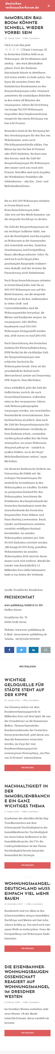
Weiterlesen (27, 768)
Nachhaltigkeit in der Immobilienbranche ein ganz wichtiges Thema (27, 796)
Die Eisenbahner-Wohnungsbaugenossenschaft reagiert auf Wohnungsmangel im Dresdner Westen (27, 982)
